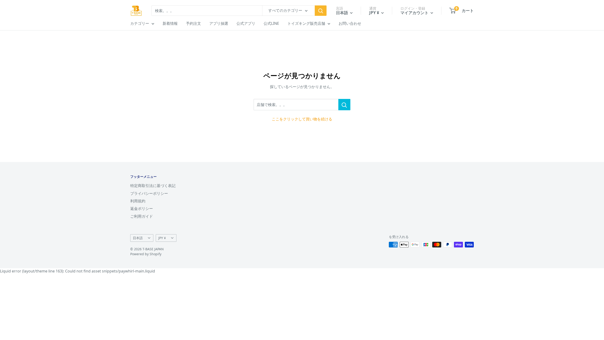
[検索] (321, 10)
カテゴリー (139, 23)
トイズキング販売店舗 (306, 23)
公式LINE (271, 23)
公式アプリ (245, 23)
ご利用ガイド (141, 216)
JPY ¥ (162, 238)
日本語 (138, 238)
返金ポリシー (141, 208)
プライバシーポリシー (149, 193)
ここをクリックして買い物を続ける (302, 119)
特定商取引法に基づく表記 (153, 185)
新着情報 (170, 23)
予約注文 (193, 23)
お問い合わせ (350, 23)
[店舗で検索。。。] (344, 104)
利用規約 (137, 201)
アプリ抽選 (218, 23)
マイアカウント (414, 12)
